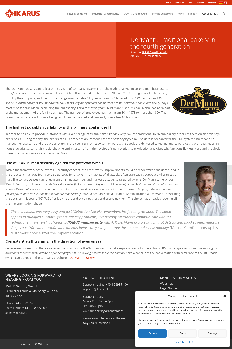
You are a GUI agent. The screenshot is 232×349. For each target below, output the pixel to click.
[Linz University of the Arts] (3, 175)
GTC (191, 342)
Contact (200, 2)
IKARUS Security (41, 343)
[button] (225, 296)
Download (96, 323)
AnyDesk (212, 2)
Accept (152, 333)
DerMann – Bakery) (83, 258)
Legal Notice (168, 288)
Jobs (190, 2)
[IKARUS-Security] (22, 13)
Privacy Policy (178, 342)
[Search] (223, 13)
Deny (182, 333)
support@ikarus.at (95, 289)
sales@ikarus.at (16, 313)
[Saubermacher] (229, 175)
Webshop (179, 2)
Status (168, 2)
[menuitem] (168, 3)
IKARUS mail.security (155, 52)
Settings (212, 333)
